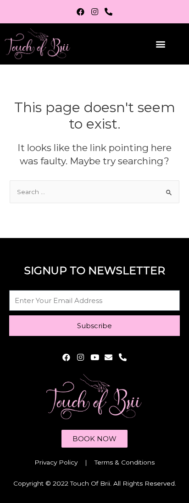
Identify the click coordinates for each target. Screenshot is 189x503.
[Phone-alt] (108, 12)
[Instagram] (95, 12)
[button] (160, 44)
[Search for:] (94, 191)
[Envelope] (108, 357)
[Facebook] (80, 12)
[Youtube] (95, 357)
